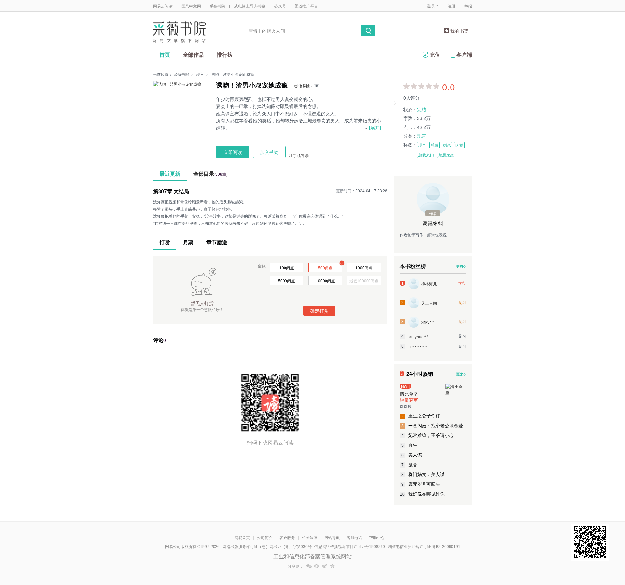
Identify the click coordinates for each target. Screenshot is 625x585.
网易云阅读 (163, 5)
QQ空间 (332, 566)
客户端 (464, 54)
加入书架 (269, 152)
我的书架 (459, 30)
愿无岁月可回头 (420, 484)
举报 (468, 5)
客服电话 (354, 537)
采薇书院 (217, 5)
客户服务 (287, 537)
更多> (461, 266)
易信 (316, 566)
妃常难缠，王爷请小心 (427, 435)
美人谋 (411, 454)
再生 (409, 445)
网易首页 (242, 537)
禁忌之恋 (446, 154)
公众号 (280, 5)
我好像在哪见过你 (422, 493)
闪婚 (459, 145)
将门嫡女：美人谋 (423, 474)
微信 (309, 566)
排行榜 (224, 54)
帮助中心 (377, 537)
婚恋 (447, 145)
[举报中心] (490, 547)
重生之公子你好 (420, 415)
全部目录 (210, 173)
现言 (200, 74)
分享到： (295, 566)
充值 (435, 54)
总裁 (434, 145)
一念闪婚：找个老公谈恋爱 (432, 425)
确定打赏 (319, 310)
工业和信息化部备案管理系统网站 (312, 556)
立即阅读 (233, 152)
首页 (165, 54)
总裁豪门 (426, 154)
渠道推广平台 (306, 5)
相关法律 (309, 537)
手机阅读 (301, 155)
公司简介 (264, 537)
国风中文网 (191, 5)
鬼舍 (409, 464)
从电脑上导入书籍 (249, 5)
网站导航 (332, 537)
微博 (324, 566)
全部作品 (193, 54)
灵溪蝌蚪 (303, 85)
